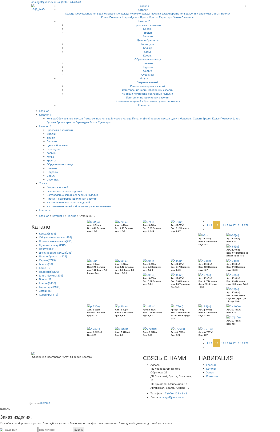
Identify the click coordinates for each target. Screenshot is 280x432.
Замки (177, 17)
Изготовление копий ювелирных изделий (147, 90)
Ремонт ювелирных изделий (147, 86)
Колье (105, 17)
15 (226, 225)
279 (246, 225)
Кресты (153, 17)
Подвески (115, 17)
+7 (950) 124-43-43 (69, 2)
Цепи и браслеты (200, 13)
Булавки (148, 36)
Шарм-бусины (130, 17)
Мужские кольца (140, 13)
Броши (144, 17)
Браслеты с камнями (148, 25)
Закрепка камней (147, 82)
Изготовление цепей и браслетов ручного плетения (147, 101)
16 (230, 225)
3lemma (45, 403)
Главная (144, 6)
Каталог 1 (144, 9)
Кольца (69, 13)
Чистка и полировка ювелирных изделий (147, 93)
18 (237, 225)
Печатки (156, 13)
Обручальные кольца (88, 13)
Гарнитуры (165, 17)
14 (222, 225)
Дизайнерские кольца (175, 13)
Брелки (225, 13)
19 (241, 225)
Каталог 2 (144, 21)
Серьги (216, 13)
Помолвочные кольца (115, 13)
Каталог (211, 368)
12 (210, 225)
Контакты (144, 105)
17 (234, 225)
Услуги (144, 78)
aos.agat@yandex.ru (44, 2)
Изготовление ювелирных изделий (147, 97)
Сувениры (188, 17)
